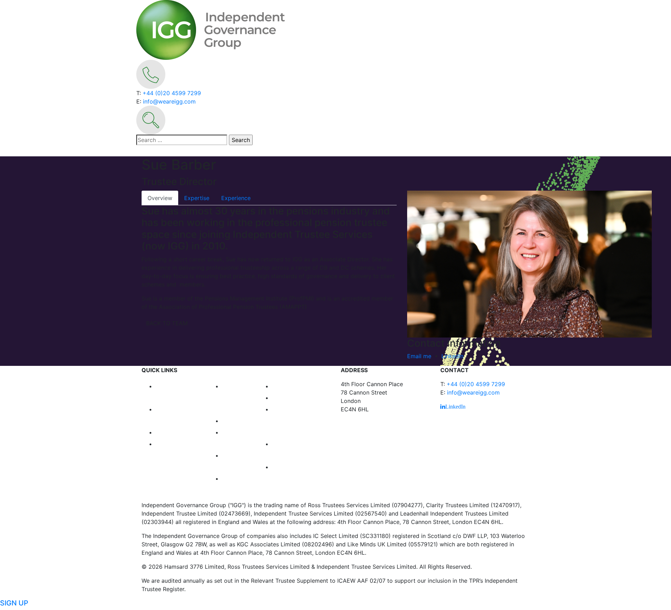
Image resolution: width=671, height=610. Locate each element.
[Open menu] (140, 152)
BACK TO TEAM (167, 323)
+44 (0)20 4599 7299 (172, 93)
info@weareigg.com (169, 101)
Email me (419, 356)
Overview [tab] (159, 197)
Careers (237, 420)
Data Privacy (295, 385)
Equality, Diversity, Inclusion (290, 420)
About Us (172, 443)
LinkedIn (452, 356)
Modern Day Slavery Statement (294, 478)
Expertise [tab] (196, 197)
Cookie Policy (297, 397)
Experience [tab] (236, 197)
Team (166, 431)
